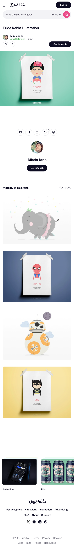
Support (46, 515)
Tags (28, 542)
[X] (28, 521)
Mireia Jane (16, 35)
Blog (26, 515)
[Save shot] (12, 44)
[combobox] (26, 14)
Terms (35, 537)
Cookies (57, 537)
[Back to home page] (17, 5)
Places (37, 542)
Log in (63, 4)
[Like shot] (5, 44)
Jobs (20, 542)
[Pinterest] (45, 521)
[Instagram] (39, 521)
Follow (30, 39)
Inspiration (45, 509)
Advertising (61, 509)
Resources (50, 542)
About (35, 515)
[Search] (66, 14)
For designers (14, 509)
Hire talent (31, 509)
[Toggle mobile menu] (5, 5)
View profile (65, 187)
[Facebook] (34, 521)
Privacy (46, 537)
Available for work (17, 39)
